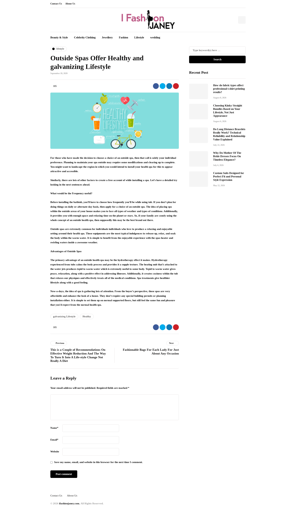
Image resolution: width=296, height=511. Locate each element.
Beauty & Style (59, 37)
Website (54, 451)
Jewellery (107, 37)
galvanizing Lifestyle (64, 316)
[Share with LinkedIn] (169, 86)
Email (54, 439)
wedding (155, 37)
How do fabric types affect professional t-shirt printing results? (229, 88)
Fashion (123, 37)
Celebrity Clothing (85, 37)
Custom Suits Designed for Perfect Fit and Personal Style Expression (228, 176)
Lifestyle (139, 37)
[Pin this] (176, 86)
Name (54, 427)
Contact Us (56, 3)
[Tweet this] (162, 86)
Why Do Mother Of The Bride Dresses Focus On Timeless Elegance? (227, 156)
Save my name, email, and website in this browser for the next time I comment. (98, 462)
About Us (70, 3)
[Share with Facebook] (156, 86)
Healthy (87, 316)
